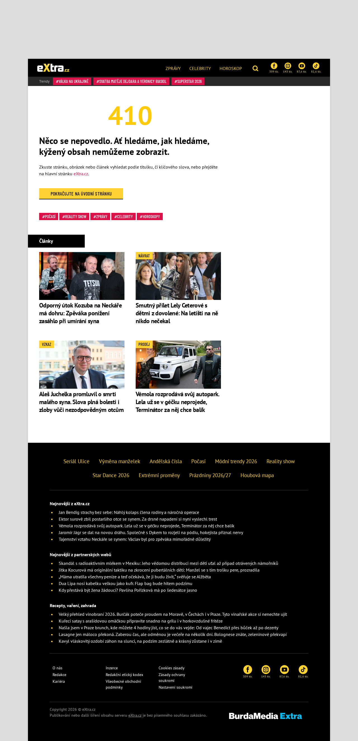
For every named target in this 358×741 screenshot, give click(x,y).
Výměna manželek (119, 461)
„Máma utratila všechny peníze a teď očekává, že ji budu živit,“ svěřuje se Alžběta (135, 576)
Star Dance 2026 (111, 475)
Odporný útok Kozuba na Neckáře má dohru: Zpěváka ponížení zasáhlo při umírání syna (80, 313)
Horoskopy (151, 216)
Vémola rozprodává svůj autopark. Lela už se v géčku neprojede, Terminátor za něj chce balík (177, 402)
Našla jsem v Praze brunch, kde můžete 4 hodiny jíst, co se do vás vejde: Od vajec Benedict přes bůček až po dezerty (168, 627)
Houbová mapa (257, 475)
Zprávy (173, 68)
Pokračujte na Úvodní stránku (81, 193)
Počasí (50, 216)
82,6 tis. (316, 71)
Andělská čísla (166, 461)
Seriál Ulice (76, 461)
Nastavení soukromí (175, 687)
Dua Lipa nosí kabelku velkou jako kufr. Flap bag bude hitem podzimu (125, 583)
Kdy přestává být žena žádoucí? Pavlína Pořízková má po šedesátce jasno (128, 590)
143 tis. (287, 71)
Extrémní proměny (159, 475)
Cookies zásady (172, 667)
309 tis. (274, 71)
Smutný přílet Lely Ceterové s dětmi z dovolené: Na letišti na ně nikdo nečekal (177, 313)
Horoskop (231, 68)
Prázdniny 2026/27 (210, 475)
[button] (256, 67)
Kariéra (59, 681)
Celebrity (200, 68)
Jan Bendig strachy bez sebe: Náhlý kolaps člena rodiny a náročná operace (129, 512)
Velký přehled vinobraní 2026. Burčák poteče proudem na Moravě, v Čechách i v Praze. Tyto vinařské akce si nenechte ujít (173, 614)
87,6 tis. (302, 71)
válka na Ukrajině (73, 81)
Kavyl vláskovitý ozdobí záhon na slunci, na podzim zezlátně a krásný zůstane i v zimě (140, 641)
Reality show (75, 216)
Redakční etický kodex (124, 674)
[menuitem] (173, 68)
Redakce (59, 674)
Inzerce (112, 667)
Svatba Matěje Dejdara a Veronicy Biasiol (132, 81)
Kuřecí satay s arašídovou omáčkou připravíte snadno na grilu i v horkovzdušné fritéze (141, 621)
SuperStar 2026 (189, 81)
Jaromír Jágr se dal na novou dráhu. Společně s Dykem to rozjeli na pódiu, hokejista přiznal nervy (151, 532)
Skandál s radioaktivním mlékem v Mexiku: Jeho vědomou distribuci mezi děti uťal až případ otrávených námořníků (168, 563)
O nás (57, 667)
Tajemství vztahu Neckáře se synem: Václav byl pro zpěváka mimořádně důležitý (135, 539)
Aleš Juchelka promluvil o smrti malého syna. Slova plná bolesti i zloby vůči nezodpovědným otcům (81, 402)
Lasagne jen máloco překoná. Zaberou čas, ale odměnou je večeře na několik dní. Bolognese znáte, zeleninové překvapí (173, 634)
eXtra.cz (81, 173)
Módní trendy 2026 (236, 461)
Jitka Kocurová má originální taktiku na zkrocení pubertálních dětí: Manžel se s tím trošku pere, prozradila (159, 570)
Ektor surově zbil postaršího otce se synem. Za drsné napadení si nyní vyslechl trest (138, 519)
